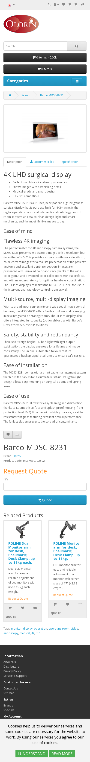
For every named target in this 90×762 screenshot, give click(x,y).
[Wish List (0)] (63, 4)
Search (25, 95)
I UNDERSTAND (31, 753)
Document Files (43, 162)
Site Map (9, 693)
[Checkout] (82, 4)
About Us (9, 662)
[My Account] (56, 4)
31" (38, 633)
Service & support (15, 676)
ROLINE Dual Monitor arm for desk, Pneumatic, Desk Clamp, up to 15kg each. (21, 553)
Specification (70, 162)
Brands (8, 705)
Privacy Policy (12, 671)
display (28, 629)
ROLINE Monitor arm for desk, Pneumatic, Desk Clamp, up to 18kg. (67, 551)
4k (32, 633)
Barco (17, 456)
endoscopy (10, 633)
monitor (16, 629)
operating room (58, 629)
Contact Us (10, 688)
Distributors (11, 667)
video (74, 629)
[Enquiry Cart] (76, 4)
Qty (5, 479)
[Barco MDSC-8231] (45, 128)
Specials (8, 710)
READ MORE (61, 753)
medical (25, 633)
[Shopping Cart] (69, 4)
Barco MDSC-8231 (52, 95)
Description (14, 162)
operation (40, 629)
